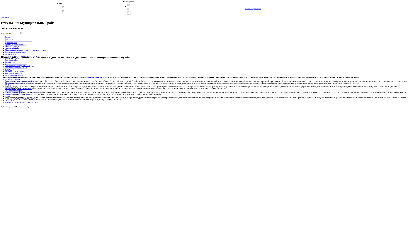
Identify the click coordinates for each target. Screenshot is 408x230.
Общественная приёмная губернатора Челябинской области (27, 50)
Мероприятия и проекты (14, 50)
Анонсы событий (11, 48)
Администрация (11, 43)
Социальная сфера (11, 60)
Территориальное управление (16, 68)
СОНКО (8, 85)
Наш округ (9, 39)
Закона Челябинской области (97, 77)
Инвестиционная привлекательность (18, 41)
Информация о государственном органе (19, 66)
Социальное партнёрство (14, 91)
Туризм (7, 96)
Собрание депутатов (12, 46)
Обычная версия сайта (253, 9)
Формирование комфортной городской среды (21, 102)
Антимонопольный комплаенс (16, 64)
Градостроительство (12, 79)
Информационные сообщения (16, 52)
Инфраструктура (11, 62)
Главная (8, 37)
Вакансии (8, 70)
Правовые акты (10, 54)
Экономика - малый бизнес (15, 71)
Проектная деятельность (14, 75)
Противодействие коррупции (15, 45)
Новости (8, 46)
